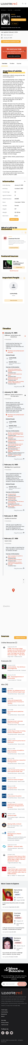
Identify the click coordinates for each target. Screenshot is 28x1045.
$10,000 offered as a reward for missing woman (16, 441)
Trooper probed (12, 494)
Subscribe (22, 984)
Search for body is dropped (15, 559)
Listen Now (19, 267)
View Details (13, 300)
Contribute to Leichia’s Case (11, 41)
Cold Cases (4, 1010)
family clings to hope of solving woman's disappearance (16, 382)
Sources (19, 63)
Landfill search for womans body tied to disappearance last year (15, 563)
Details (9, 339)
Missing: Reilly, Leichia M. (14, 447)
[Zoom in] (23, 580)
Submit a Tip (14, 219)
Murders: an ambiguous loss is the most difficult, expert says (15, 433)
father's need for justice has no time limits (16, 437)
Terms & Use (4, 1024)
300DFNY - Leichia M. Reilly (14, 455)
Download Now (14, 247)
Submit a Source (20, 637)
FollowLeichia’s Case (19, 20)
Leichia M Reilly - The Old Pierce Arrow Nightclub (16, 502)
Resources (4, 1014)
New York (10, 10)
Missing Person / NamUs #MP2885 (14, 451)
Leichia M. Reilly (12, 499)
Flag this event (18, 386)
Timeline (12, 63)
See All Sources (14, 271)
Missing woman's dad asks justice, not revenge (14, 378)
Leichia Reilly (17, 10)
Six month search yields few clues (15, 374)
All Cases (3, 10)
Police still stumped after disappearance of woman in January (15, 370)
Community (4, 1012)
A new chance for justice (14, 496)
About (3, 1016)
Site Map (3, 1020)
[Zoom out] (23, 582)
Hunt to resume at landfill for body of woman (15, 556)
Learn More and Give (14, 56)
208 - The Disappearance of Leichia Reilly (15, 506)
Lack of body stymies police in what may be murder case (15, 444)
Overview (4, 63)
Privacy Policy (5, 1022)
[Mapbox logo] (6, 606)
